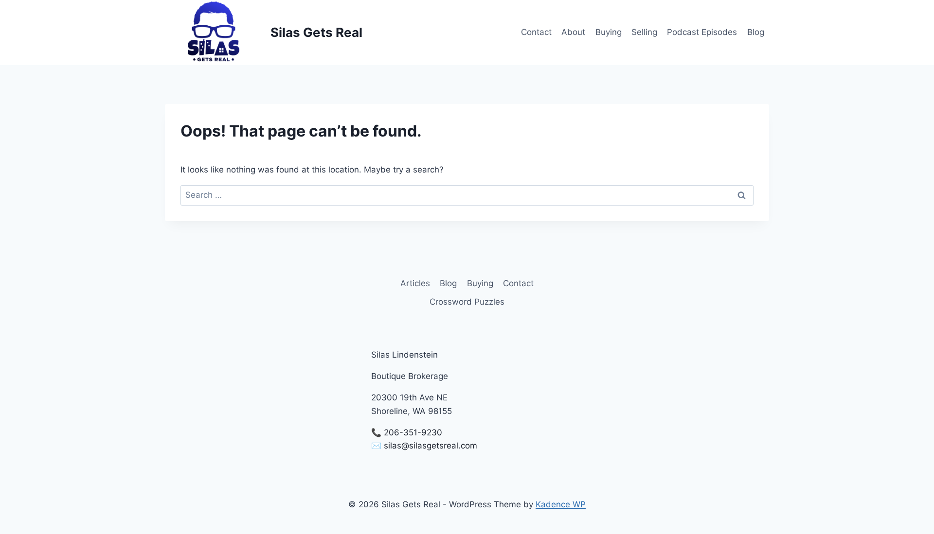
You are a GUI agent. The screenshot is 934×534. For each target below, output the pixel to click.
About (573, 32)
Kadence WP (561, 504)
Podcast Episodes (702, 32)
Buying (608, 32)
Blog (755, 32)
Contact (536, 32)
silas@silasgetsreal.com (430, 445)
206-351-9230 (413, 432)
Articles (415, 283)
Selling (644, 32)
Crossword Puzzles (467, 302)
